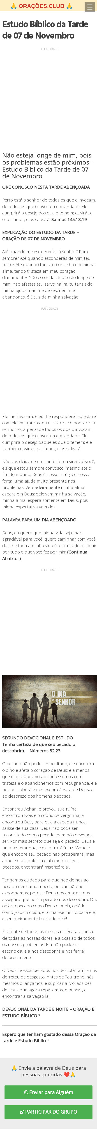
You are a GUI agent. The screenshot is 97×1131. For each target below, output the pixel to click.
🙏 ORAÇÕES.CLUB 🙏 (41, 6)
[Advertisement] (48, 100)
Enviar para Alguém (50, 1092)
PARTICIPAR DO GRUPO (50, 1112)
